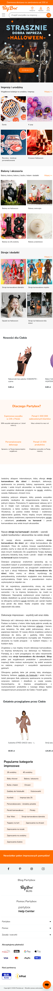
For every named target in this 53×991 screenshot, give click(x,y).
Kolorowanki (36, 791)
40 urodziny (27, 772)
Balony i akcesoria (12, 171)
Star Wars (11, 816)
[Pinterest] (20, 873)
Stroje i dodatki (10, 252)
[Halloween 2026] (26, 50)
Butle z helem (12, 785)
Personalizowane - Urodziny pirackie (21, 804)
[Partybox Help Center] (26, 915)
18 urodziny (11, 772)
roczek (40, 490)
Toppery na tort (13, 823)
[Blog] (26, 894)
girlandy (39, 626)
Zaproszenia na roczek (15, 829)
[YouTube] (43, 873)
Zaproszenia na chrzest (35, 823)
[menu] (3, 14)
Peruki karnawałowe (15, 810)
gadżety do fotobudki (28, 675)
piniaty (49, 517)
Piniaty (32, 810)
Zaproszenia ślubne (14, 842)
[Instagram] (31, 873)
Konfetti (10, 797)
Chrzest (27, 785)
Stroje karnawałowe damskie (33, 816)
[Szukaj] (48, 15)
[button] (32, 9)
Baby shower (12, 778)
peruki (23, 601)
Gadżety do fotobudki (15, 791)
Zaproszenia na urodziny (16, 835)
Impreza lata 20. (26, 797)
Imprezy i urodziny (12, 87)
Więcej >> (48, 91)
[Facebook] (8, 873)
